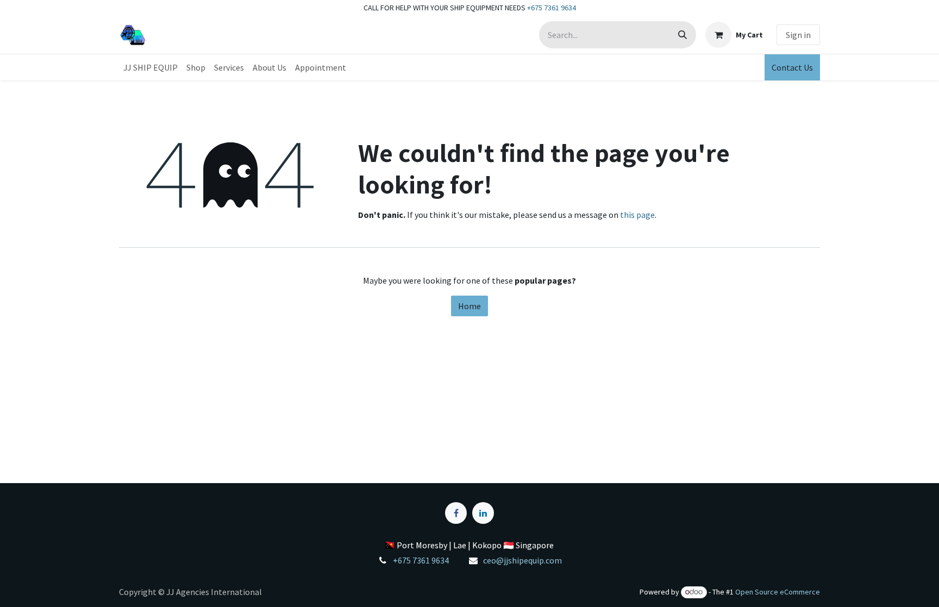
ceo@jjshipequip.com (522, 560)
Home (469, 306)
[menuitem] (150, 67)
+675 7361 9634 (551, 7)
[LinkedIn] (483, 513)
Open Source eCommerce (777, 592)
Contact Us (792, 67)
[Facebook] (456, 513)
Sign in (798, 34)
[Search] (682, 34)
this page (637, 214)
